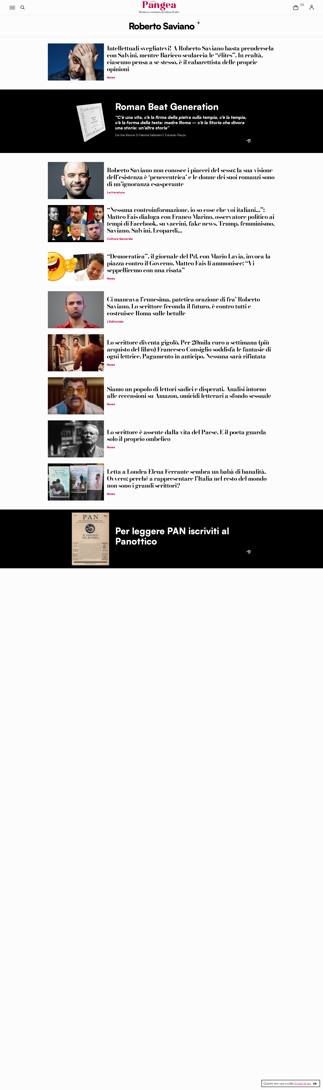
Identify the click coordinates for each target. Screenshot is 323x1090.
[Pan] (90, 539)
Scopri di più (302, 1083)
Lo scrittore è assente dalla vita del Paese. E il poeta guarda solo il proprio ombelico (186, 435)
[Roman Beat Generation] (90, 121)
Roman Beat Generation (167, 106)
